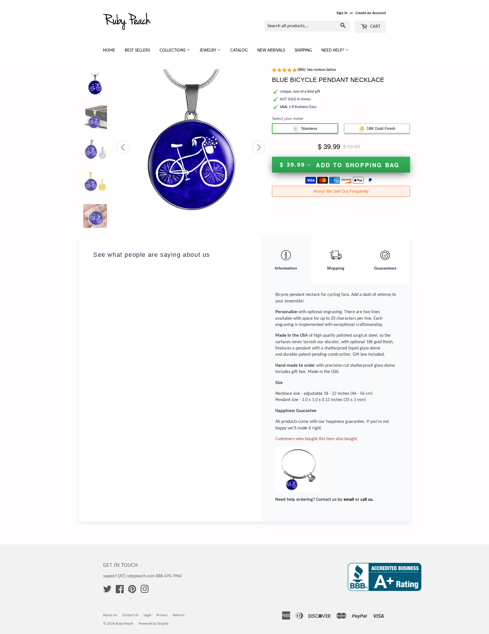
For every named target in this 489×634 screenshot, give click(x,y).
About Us (110, 615)
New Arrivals (271, 50)
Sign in (342, 13)
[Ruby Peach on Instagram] (144, 591)
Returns (179, 615)
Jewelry (208, 50)
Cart (374, 26)
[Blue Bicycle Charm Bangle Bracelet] (298, 450)
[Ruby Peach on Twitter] (107, 591)
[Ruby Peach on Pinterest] (132, 591)
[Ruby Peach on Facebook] (119, 591)
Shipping (303, 50)
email (349, 499)
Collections (173, 50)
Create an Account (370, 13)
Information (286, 268)
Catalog (239, 50)
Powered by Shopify (154, 623)
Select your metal (287, 118)
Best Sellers (137, 50)
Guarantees (385, 268)
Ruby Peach (124, 623)
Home (109, 50)
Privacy (162, 615)
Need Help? (333, 50)
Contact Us (130, 615)
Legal (147, 615)
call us (366, 499)
